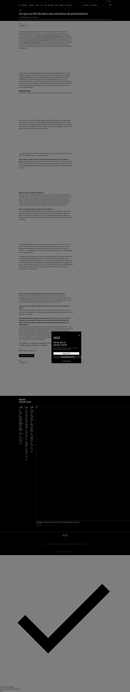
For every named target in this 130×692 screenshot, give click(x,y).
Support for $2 (66, 353)
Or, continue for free (66, 361)
